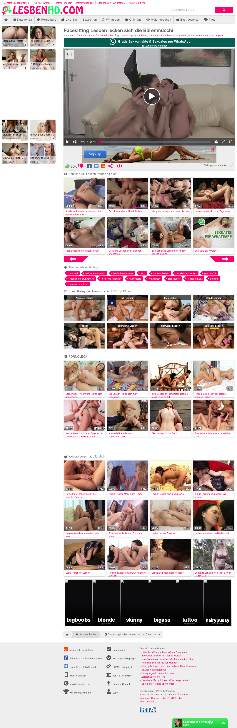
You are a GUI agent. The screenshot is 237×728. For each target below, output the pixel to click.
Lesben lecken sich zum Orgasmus (212, 211)
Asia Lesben (167, 694)
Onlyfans (135, 19)
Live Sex (71, 19)
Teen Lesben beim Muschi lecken (82, 250)
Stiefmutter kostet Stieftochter (157, 683)
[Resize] (223, 142)
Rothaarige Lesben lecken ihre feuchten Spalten (81, 495)
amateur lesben (161, 273)
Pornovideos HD (85, 2)
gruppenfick (210, 273)
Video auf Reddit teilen (81, 650)
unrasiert (153, 35)
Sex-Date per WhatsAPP (207, 250)
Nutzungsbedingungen (124, 658)
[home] (66, 634)
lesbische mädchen (111, 278)
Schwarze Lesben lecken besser (168, 572)
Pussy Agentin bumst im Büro (157, 673)
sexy (143, 273)
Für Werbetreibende (80, 692)
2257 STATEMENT (122, 675)
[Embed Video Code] (119, 167)
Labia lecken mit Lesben (78, 572)
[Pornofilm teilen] (110, 167)
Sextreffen (90, 19)
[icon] (6, 20)
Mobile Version (77, 675)
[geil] (67, 167)
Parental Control (121, 684)
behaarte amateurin (198, 35)
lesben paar (217, 35)
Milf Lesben (127, 298)
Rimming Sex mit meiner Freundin (159, 662)
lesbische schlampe (123, 273)
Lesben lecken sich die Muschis (168, 493)
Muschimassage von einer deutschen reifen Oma (167, 659)
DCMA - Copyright (122, 667)
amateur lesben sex (187, 273)
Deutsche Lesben (213, 325)
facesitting (127, 35)
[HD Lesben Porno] (42, 13)
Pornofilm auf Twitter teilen (83, 667)
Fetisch (84, 325)
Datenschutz (119, 650)
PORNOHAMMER (42, 2)
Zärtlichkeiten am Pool (153, 676)
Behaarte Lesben (105, 35)
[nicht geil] (81, 167)
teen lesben (174, 278)
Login (115, 692)
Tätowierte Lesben (127, 325)
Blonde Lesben (213, 298)
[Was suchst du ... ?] (224, 10)
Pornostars (48, 19)
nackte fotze (135, 278)
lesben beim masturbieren (173, 35)
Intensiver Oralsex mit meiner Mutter (161, 655)
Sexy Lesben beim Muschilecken (125, 211)
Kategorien (24, 19)
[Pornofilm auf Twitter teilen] (97, 167)
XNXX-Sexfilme (137, 2)
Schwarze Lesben (170, 325)
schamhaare (140, 35)
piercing (214, 278)
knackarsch (154, 278)
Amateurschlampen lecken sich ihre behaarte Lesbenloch (83, 212)
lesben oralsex (195, 278)
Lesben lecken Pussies (163, 533)
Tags (212, 19)
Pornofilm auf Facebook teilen (85, 658)
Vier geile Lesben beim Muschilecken (170, 211)
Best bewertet (189, 19)
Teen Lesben (170, 298)
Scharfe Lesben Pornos (16, 2)
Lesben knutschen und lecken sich (212, 533)
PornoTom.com (64, 2)
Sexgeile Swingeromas (153, 669)
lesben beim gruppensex (81, 278)
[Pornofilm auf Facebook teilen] (90, 167)
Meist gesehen (160, 19)
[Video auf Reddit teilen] (104, 167)
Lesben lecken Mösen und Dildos (125, 493)
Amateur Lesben (85, 35)
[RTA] (148, 711)
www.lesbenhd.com (80, 684)
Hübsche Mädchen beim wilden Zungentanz (164, 652)
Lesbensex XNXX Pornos (111, 2)
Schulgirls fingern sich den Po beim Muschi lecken (168, 666)
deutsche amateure (78, 283)
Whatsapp (112, 19)
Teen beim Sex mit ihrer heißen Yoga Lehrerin (165, 680)
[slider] (155, 142)
